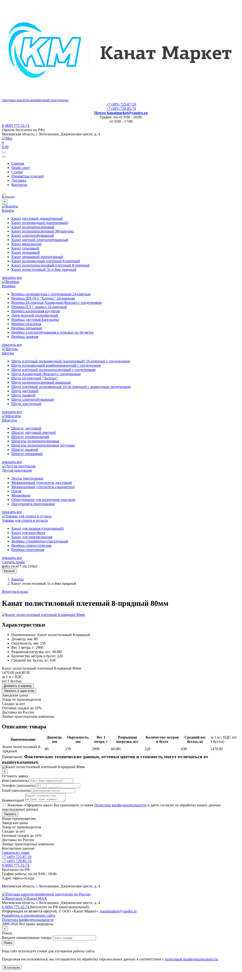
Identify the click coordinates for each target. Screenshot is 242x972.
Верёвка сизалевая (26, 324)
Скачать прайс (13, 562)
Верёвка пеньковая (26, 328)
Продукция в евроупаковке (33, 504)
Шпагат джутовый (26, 428)
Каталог (9, 571)
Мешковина (20, 495)
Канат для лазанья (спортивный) (37, 528)
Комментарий (13, 800)
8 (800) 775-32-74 (15, 126)
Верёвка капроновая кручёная (35, 311)
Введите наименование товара (26, 938)
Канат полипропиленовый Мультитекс (42, 231)
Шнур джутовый (25, 391)
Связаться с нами (16, 853)
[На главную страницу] (46, 894)
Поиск (8, 943)
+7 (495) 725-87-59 (121, 104)
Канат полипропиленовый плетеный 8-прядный (50, 265)
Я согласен (12, 967)
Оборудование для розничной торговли (43, 500)
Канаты (17, 579)
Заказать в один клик (19, 690)
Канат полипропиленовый (32, 227)
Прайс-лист (20, 168)
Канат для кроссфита (28, 533)
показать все (12, 277)
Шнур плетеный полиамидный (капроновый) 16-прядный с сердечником (70, 361)
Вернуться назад (15, 591)
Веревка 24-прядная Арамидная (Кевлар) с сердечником (56, 303)
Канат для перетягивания (31, 537)
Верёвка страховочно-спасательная (39, 541)
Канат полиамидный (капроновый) (39, 223)
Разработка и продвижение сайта (28, 915)
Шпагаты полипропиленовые (35, 441)
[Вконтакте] (12, 898)
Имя (15, 780)
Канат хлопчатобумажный (32, 235)
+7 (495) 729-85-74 (121, 109)
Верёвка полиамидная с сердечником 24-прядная (50, 294)
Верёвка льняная (24, 337)
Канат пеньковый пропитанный (37, 257)
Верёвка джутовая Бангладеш (35, 320)
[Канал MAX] (35, 898)
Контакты (19, 185)
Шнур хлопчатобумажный (32, 399)
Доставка (18, 180)
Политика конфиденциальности (28, 920)
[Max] (7, 138)
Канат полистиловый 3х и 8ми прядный (43, 269)
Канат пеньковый (25, 252)
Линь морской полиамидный (34, 315)
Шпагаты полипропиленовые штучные (43, 445)
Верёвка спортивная (27, 550)
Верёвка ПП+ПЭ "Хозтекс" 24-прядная (43, 298)
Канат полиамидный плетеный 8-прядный (45, 261)
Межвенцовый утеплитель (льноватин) (43, 487)
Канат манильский (26, 244)
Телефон (18, 785)
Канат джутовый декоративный (37, 218)
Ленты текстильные (27, 478)
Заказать (10, 814)
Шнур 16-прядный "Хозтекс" (34, 378)
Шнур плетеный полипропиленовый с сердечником (53, 370)
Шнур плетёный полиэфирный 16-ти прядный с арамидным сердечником (71, 387)
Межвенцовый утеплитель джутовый (41, 483)
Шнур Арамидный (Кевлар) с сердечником (46, 374)
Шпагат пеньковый (27, 454)
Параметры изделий (27, 176)
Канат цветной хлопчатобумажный (39, 240)
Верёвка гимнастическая (31, 545)
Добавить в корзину (18, 686)
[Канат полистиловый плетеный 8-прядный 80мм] (43, 615)
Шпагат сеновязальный (30, 437)
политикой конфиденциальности (191, 959)
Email (16, 790)
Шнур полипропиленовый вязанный (41, 382)
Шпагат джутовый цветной (33, 432)
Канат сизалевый (25, 248)
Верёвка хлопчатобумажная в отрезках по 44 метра (52, 332)
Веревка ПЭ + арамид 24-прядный (39, 307)
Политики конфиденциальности (120, 805)
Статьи (17, 172)
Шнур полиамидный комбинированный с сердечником (56, 365)
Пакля (16, 491)
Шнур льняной (23, 395)
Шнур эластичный (26, 404)
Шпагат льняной (24, 449)
